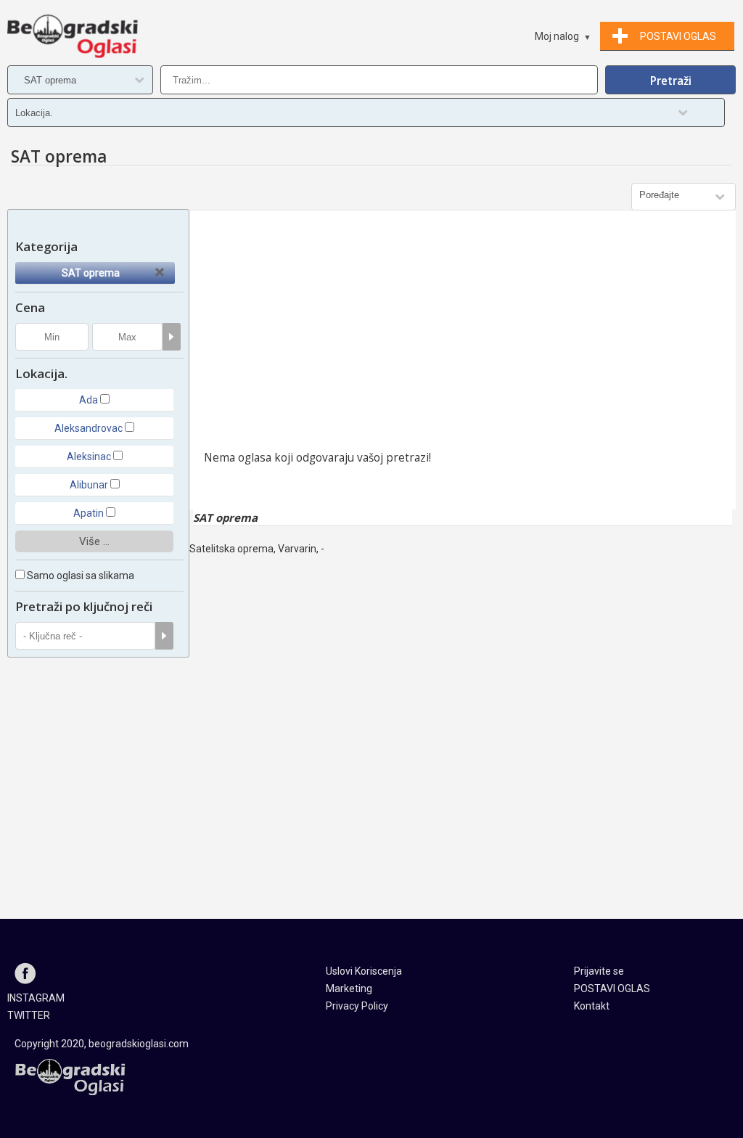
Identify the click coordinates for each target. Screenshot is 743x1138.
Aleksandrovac (88, 428)
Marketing (349, 988)
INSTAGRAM (36, 998)
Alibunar (89, 485)
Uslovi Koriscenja (364, 971)
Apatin (88, 513)
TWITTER (28, 1015)
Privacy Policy (357, 1006)
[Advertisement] (462, 333)
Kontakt (591, 1006)
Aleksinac (89, 456)
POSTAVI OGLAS (612, 988)
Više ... (94, 541)
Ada (88, 400)
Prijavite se (599, 971)
